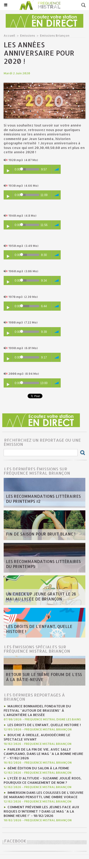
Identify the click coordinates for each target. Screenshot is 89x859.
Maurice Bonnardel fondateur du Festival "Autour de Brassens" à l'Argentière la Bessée (37, 710)
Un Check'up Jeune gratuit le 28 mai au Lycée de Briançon (41, 596)
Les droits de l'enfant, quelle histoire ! (39, 629)
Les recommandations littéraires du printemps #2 (43, 499)
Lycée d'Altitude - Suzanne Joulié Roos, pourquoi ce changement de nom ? (42, 780)
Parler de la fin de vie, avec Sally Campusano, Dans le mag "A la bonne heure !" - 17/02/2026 (43, 753)
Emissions (27, 35)
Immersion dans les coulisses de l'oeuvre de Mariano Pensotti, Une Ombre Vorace (44, 794)
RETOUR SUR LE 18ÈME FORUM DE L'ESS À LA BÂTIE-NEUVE (44, 677)
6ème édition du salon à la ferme (38, 768)
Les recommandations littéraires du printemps (43, 564)
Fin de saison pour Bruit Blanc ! (40, 533)
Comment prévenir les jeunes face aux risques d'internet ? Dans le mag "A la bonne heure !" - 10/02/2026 (41, 811)
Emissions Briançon (54, 35)
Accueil (9, 35)
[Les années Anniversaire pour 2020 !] (44, 85)
